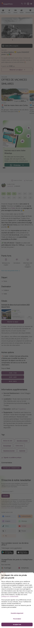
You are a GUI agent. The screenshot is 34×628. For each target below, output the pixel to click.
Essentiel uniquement (17, 613)
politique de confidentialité (9, 596)
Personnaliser (17, 619)
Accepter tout (17, 624)
